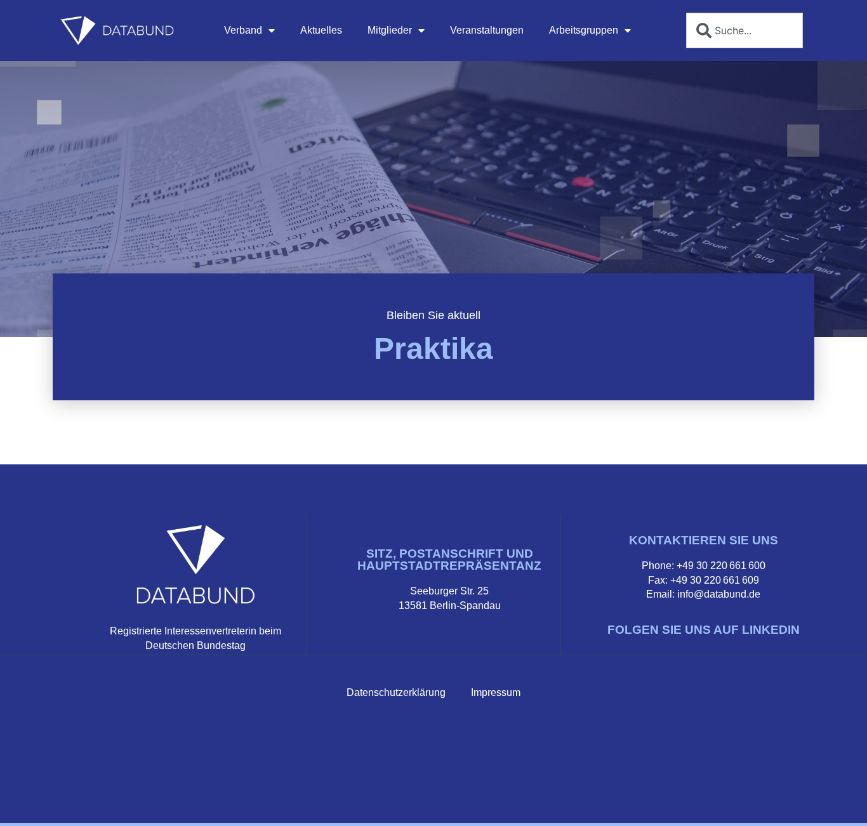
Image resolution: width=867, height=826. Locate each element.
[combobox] (744, 30)
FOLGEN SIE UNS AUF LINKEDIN (703, 629)
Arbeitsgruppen (583, 30)
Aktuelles (321, 30)
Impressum (495, 692)
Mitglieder (389, 30)
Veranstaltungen (487, 30)
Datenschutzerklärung (396, 692)
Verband (243, 30)
